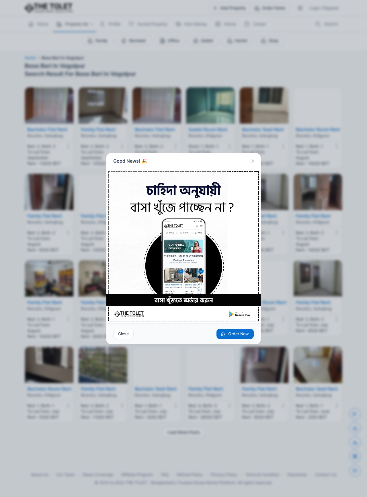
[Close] (253, 161)
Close (123, 333)
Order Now (238, 333)
